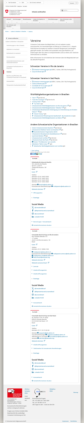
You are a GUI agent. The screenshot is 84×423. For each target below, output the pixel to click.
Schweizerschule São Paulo (40, 140)
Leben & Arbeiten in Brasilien (39, 19)
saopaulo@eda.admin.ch (46, 333)
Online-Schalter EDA (27, 391)
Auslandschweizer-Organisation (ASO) (45, 132)
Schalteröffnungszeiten (40, 270)
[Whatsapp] (39, 154)
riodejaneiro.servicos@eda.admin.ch (64, 253)
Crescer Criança (38, 114)
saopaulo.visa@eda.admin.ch (56, 334)
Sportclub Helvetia (37, 136)
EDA (23, 2)
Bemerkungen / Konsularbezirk (42, 222)
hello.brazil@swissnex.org (42, 257)
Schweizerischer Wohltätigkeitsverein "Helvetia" (47, 108)
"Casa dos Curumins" (38, 99)
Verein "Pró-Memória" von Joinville (45, 142)
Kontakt (34, 158)
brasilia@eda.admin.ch (46, 184)
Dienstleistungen (53, 19)
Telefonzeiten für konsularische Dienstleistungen (47, 348)
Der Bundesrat (12, 2)
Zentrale (35, 266)
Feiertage (36, 197)
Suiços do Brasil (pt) (38, 71)
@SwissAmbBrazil (40, 207)
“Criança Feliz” (36, 101)
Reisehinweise (27, 19)
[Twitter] (33, 154)
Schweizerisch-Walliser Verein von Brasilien (45, 130)
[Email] (41, 154)
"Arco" (34, 98)
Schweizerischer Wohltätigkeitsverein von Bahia (47, 118)
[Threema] (37, 154)
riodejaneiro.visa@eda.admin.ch (43, 255)
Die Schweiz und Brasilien (11, 25)
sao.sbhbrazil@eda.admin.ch (59, 336)
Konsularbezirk (37, 302)
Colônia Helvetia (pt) (38, 83)
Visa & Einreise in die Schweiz (66, 19)
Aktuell (9, 19)
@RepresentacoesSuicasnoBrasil (44, 210)
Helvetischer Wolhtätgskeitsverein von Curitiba (48, 146)
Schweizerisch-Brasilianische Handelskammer (46, 134)
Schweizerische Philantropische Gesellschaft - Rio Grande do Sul (53, 116)
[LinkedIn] (35, 154)
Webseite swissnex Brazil (39, 263)
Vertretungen (17, 19)
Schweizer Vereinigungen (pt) (54, 69)
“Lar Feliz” (37, 104)
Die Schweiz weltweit (35, 2)
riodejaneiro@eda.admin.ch (62, 186)
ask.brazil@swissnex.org (46, 338)
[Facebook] (31, 154)
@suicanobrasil (39, 214)
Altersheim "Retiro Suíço (39, 144)
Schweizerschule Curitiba (40, 138)
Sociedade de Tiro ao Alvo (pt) (41, 85)
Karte (33, 172)
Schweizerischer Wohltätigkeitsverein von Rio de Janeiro (49, 106)
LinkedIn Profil (39, 217)
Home (7, 31)
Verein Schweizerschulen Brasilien (42, 128)
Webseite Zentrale (37, 189)
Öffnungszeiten (37, 193)
